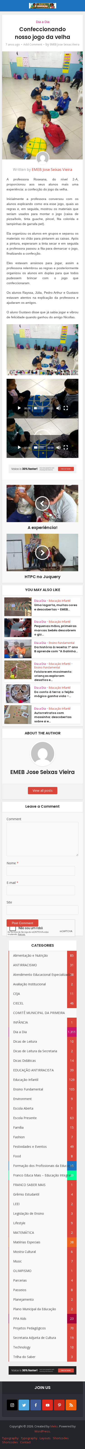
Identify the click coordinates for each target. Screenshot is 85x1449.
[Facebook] (35, 1405)
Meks (54, 1426)
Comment (14, 819)
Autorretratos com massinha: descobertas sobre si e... (52, 717)
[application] (42, 398)
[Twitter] (24, 1405)
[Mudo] (58, 408)
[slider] (39, 408)
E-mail (12, 882)
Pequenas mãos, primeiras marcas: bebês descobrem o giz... (55, 630)
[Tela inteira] (65, 408)
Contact (25, 1442)
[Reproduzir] (19, 408)
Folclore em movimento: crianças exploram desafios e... (53, 676)
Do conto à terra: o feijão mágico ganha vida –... (54, 694)
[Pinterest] (59, 1405)
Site (9, 902)
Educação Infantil (59, 601)
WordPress (42, 1431)
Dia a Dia (42, 22)
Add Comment (32, 44)
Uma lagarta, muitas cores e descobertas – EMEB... (55, 607)
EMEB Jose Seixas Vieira (64, 44)
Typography (10, 1438)
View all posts (43, 790)
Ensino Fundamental (62, 643)
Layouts (45, 1438)
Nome (13, 863)
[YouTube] (47, 1405)
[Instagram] (12, 1405)
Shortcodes (61, 1438)
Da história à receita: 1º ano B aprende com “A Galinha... (56, 649)
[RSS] (71, 1405)
